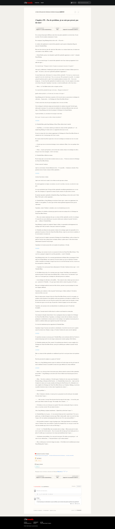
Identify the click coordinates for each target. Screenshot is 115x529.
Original (42, 2)
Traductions (37, 2)
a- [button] (78, 12)
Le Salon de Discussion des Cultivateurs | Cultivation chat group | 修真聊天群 (49, 12)
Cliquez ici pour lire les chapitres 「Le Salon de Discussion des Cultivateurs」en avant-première (54, 455)
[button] (73, 2)
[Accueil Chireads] (28, 3)
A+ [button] (75, 12)
